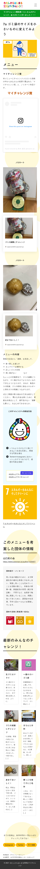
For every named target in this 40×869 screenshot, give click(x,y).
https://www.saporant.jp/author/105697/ (19, 561)
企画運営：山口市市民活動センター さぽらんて (19, 857)
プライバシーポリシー (17, 855)
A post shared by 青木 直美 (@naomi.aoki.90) (22, 149)
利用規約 (6, 855)
